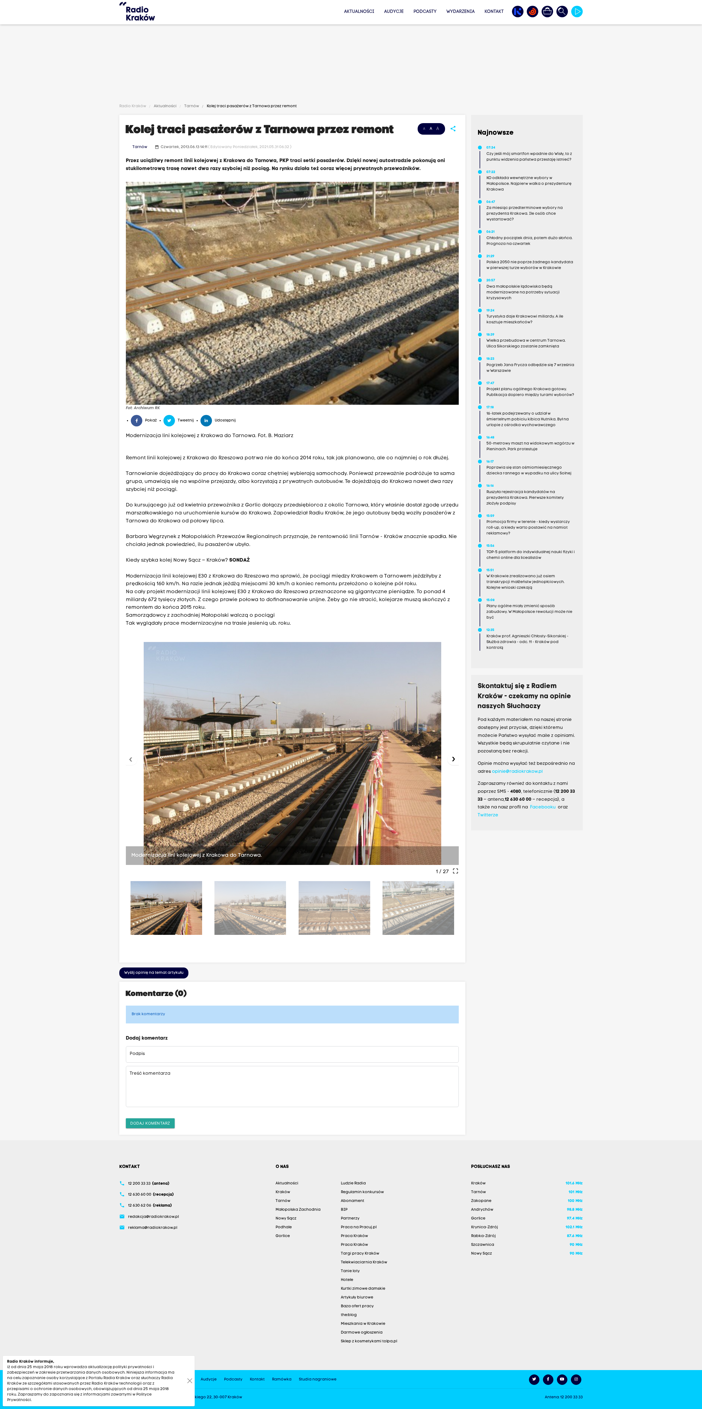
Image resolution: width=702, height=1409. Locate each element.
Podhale (284, 1227)
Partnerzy (350, 1218)
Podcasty (425, 12)
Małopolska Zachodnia (298, 1210)
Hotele (347, 1280)
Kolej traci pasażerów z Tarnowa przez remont (251, 106)
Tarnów (191, 106)
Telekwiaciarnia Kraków (364, 1262)
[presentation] (131, 759)
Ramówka (281, 1379)
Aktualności (359, 12)
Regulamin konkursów (362, 1192)
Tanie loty (350, 1271)
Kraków (283, 1192)
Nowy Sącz (286, 1218)
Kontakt (494, 12)
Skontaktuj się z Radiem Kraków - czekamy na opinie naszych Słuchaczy (524, 696)
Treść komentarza (150, 1073)
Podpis (137, 1054)
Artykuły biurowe (357, 1297)
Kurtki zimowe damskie (363, 1289)
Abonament (352, 1201)
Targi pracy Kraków (360, 1254)
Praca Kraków (354, 1236)
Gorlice (283, 1236)
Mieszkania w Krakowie (363, 1324)
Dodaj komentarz (150, 1123)
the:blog (349, 1315)
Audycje (394, 12)
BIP (344, 1210)
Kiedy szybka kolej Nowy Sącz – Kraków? (188, 560)
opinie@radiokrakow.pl (517, 771)
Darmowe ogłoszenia (362, 1333)
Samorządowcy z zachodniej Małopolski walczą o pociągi (200, 615)
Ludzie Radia (353, 1183)
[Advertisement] (351, 65)
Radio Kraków (133, 106)
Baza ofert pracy (357, 1306)
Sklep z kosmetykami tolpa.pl (369, 1341)
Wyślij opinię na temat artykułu (153, 973)
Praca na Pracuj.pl (359, 1227)
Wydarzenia (460, 12)
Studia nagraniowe (317, 1379)
